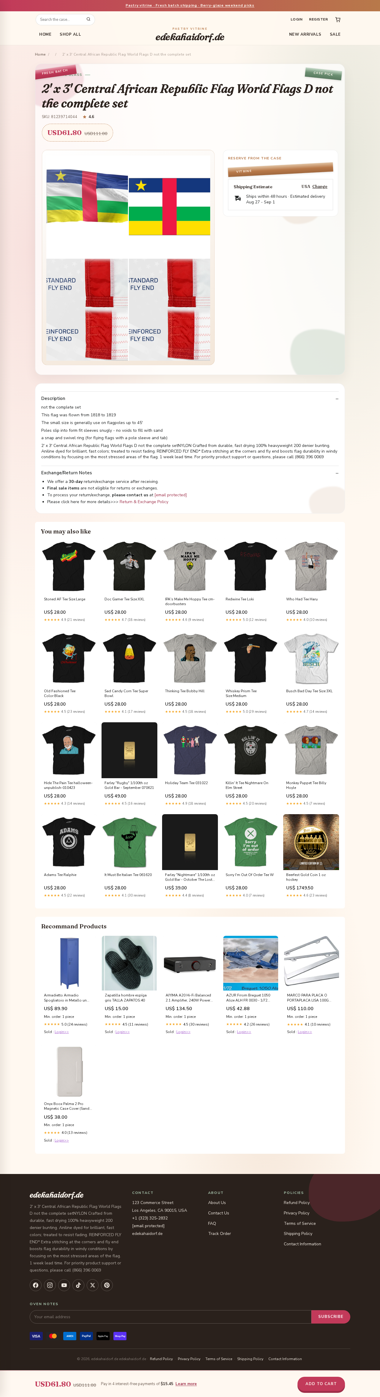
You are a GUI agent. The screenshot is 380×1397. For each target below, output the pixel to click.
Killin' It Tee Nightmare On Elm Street (247, 785)
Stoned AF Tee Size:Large (64, 599)
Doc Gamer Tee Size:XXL (124, 599)
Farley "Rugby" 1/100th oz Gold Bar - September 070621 (129, 785)
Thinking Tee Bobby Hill (185, 691)
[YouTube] (64, 1285)
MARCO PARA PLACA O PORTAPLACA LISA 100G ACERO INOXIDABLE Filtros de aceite (310, 998)
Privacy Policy (296, 1213)
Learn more (186, 1384)
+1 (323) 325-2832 (150, 1218)
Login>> (62, 1031)
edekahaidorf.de (190, 34)
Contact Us (218, 1213)
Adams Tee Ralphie (60, 874)
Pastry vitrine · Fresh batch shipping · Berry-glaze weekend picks (190, 5)
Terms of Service (300, 1223)
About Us (217, 1202)
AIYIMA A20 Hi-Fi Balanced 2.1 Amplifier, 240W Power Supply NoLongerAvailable (188, 998)
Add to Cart (321, 1384)
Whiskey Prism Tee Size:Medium (241, 693)
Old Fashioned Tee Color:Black (59, 693)
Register (318, 19)
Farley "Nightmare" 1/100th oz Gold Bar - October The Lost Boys (190, 877)
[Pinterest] (107, 1285)
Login (297, 19)
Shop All (70, 34)
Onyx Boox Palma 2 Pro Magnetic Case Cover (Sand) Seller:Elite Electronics (67, 1106)
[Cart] (337, 19)
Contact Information (302, 1244)
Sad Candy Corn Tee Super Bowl (126, 693)
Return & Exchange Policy (144, 502)
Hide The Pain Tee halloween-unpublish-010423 (68, 785)
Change (319, 186)
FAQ (212, 1223)
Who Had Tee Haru (302, 599)
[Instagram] (50, 1285)
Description (53, 398)
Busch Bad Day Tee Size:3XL (309, 691)
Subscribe (330, 1316)
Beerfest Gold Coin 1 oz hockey (306, 877)
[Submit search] (88, 19)
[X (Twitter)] (93, 1285)
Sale (335, 34)
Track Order (219, 1233)
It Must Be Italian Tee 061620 (128, 874)
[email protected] (170, 495)
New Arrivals (305, 34)
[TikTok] (78, 1285)
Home (45, 34)
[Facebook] (36, 1285)
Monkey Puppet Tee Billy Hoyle (306, 785)
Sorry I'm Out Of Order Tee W (250, 874)
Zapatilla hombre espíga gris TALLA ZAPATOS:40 (126, 997)
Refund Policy (297, 1202)
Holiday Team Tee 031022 (186, 783)
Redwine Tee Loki (240, 599)
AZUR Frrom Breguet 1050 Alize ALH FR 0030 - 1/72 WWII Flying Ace (248, 998)
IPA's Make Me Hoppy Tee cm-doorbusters (190, 601)
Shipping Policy (298, 1233)
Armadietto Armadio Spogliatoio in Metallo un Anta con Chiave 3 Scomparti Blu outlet (68, 998)
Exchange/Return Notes (66, 473)
